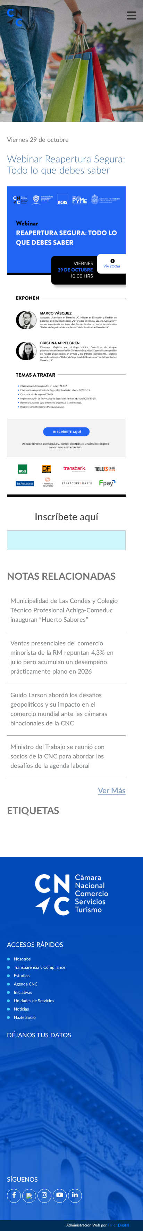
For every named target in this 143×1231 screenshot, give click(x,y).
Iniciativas (23, 992)
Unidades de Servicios (34, 1001)
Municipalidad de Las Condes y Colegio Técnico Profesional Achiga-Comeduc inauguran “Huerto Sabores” (64, 610)
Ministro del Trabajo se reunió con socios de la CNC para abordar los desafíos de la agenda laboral (57, 756)
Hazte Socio (25, 1017)
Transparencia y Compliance (39, 967)
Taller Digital (118, 1225)
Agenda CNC (25, 984)
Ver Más (112, 791)
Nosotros (22, 959)
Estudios (22, 976)
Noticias (21, 1009)
